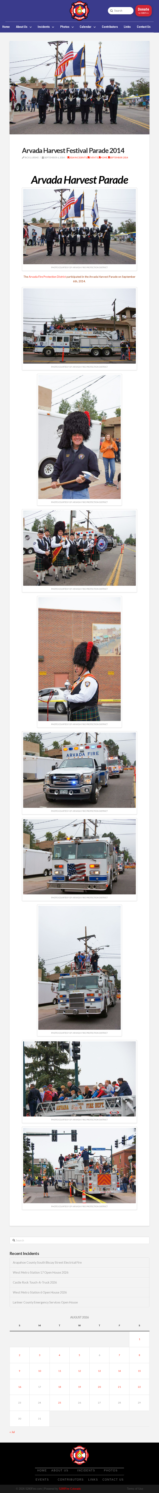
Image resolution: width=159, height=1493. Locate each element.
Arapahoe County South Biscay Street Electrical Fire (47, 1262)
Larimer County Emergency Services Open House (45, 1302)
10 (39, 1371)
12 (79, 1371)
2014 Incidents (78, 157)
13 (99, 1371)
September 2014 (119, 157)
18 (59, 1386)
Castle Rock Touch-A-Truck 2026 (35, 1282)
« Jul (12, 1432)
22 (139, 1386)
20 (99, 1386)
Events (93, 157)
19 (79, 1386)
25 (59, 1402)
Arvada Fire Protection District (47, 276)
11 (59, 1371)
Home (103, 157)
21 (119, 1386)
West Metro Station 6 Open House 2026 (40, 1292)
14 (119, 1371)
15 (139, 1371)
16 (19, 1386)
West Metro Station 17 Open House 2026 (40, 1272)
